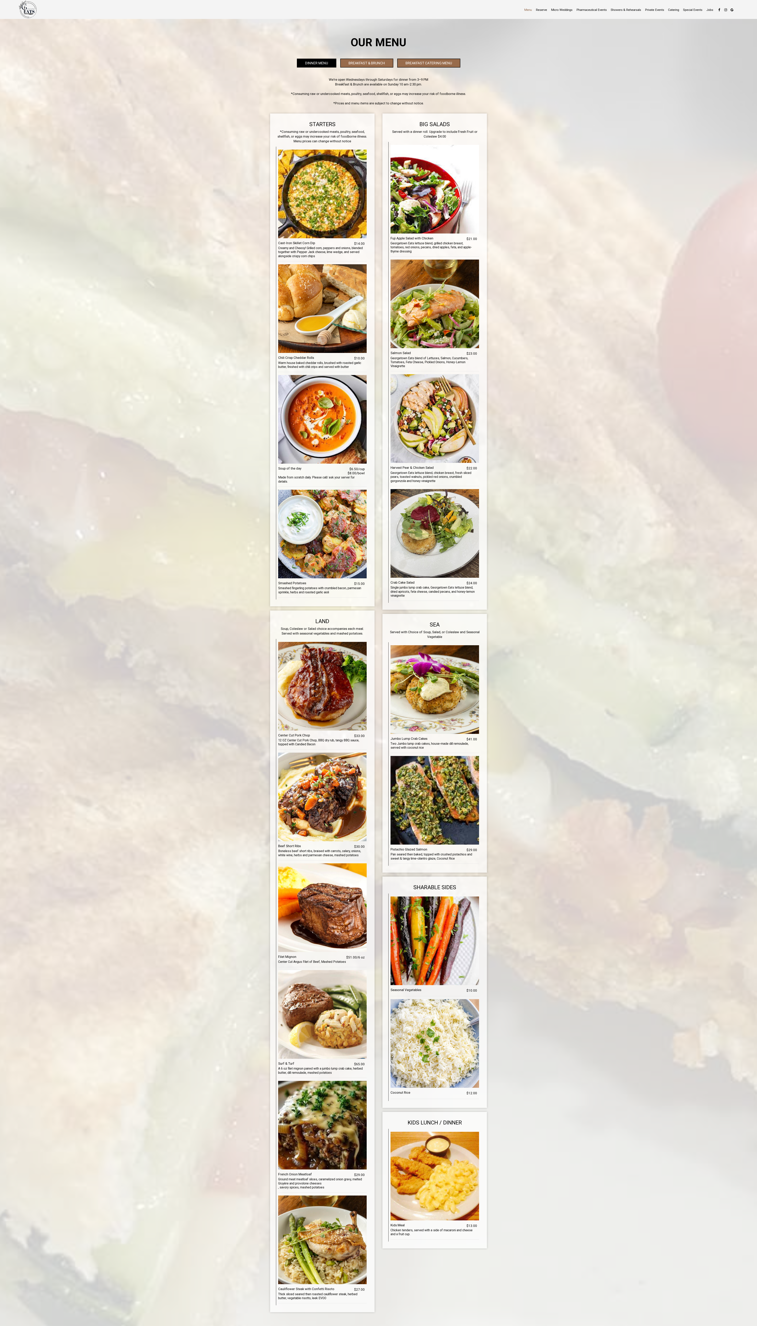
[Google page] (732, 10)
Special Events (692, 10)
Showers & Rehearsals (626, 10)
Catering (673, 10)
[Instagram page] (726, 10)
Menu (528, 10)
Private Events (654, 10)
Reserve (541, 10)
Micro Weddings (561, 10)
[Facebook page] (719, 10)
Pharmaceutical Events (591, 10)
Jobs (709, 10)
